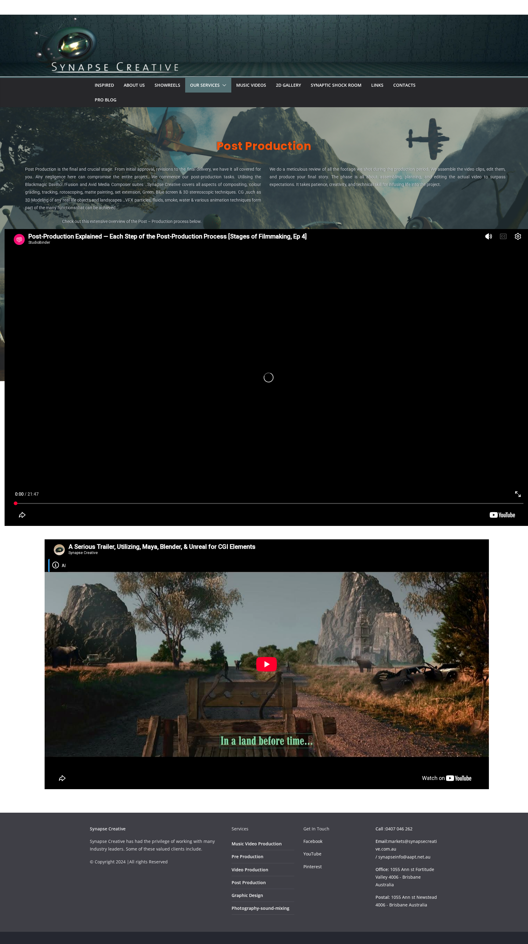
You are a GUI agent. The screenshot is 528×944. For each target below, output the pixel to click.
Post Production (249, 882)
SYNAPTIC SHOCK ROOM (336, 85)
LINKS (377, 85)
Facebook (312, 841)
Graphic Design (247, 895)
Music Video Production (257, 844)
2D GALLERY (288, 85)
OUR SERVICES (205, 85)
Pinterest (312, 866)
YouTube (312, 854)
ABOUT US (134, 85)
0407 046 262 (399, 829)
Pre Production (247, 856)
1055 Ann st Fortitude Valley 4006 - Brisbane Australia (405, 877)
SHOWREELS (167, 85)
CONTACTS (404, 85)
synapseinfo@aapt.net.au (404, 857)
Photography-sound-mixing (260, 908)
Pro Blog (105, 100)
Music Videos (251, 85)
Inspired (104, 85)
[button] (223, 85)
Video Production (250, 870)
